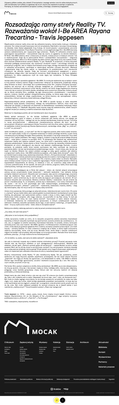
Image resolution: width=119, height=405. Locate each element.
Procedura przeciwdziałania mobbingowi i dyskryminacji (89, 379)
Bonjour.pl (112, 392)
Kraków (56, 389)
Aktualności (104, 342)
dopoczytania (23, 302)
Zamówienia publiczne (26, 379)
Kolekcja (56, 342)
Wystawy (43, 342)
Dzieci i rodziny (69, 347)
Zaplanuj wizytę (26, 342)
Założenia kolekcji (56, 347)
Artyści (54, 349)
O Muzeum (9, 342)
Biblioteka (103, 347)
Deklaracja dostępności (63, 379)
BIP (65, 389)
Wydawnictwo (105, 357)
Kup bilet (21, 347)
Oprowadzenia (23, 353)
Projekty (41, 353)
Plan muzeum (23, 351)
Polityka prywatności (10, 379)
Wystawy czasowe (43, 347)
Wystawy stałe (42, 349)
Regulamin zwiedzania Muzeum (26, 359)
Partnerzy (103, 362)
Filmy (54, 351)
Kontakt (102, 352)
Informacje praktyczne (24, 355)
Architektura (7, 349)
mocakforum (33, 302)
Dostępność (22, 357)
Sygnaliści (112, 379)
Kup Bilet (56, 400)
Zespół (5, 351)
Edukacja (70, 342)
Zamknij (111, 3)
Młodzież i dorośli (70, 349)
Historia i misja (7, 347)
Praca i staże (7, 353)
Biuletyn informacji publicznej (44, 379)
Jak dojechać (22, 360)
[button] (62, 400)
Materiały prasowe (107, 367)
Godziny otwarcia (23, 349)
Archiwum (41, 351)
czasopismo (13, 302)
